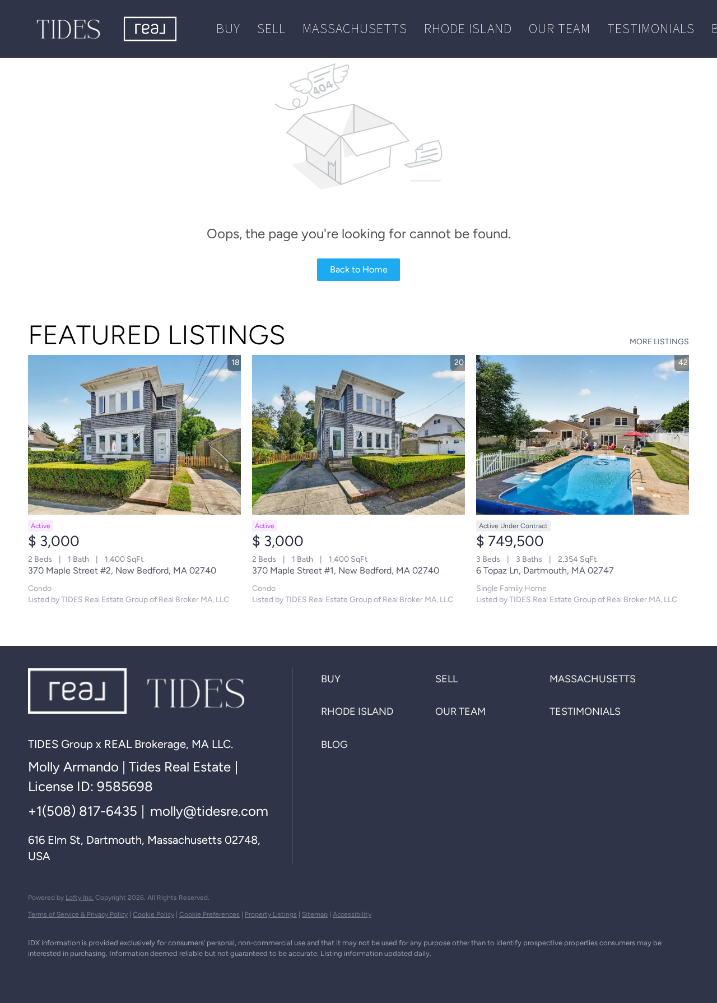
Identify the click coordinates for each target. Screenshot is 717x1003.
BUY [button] (228, 28)
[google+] (236, 972)
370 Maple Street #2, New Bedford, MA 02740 (122, 570)
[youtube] (203, 972)
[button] (68, 28)
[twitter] (106, 972)
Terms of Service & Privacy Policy (78, 914)
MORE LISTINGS (659, 341)
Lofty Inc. (80, 898)
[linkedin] (73, 972)
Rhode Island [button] (468, 28)
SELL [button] (271, 28)
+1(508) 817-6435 (82, 811)
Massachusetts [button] (354, 28)
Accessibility (352, 914)
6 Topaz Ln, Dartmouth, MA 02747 (545, 570)
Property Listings (271, 914)
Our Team (559, 28)
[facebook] (41, 972)
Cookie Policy (153, 914)
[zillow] (138, 972)
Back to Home (359, 269)
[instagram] (171, 972)
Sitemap (315, 914)
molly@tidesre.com (209, 811)
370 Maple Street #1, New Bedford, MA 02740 (345, 570)
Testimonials (651, 28)
